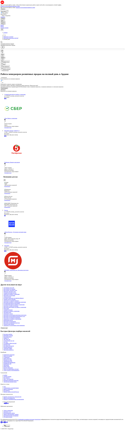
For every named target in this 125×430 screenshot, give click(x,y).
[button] (2, 25)
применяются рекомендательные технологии (29, 419)
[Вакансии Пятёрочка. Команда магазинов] (64, 149)
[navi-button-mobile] (2, 29)
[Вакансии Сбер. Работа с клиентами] (64, 108)
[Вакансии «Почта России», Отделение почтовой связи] (64, 224)
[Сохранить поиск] (2, 51)
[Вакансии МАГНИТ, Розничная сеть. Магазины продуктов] (64, 261)
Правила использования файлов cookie (25, 7)
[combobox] (7, 44)
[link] (3, 22)
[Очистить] (3, 47)
